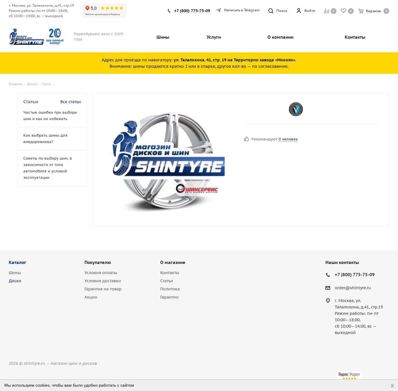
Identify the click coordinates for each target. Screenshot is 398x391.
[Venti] (296, 109)
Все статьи (70, 101)
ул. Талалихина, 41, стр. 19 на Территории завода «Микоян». (235, 60)
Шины (15, 272)
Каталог (17, 262)
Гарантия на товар (102, 289)
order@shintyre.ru (353, 287)
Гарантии (169, 297)
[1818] (167, 160)
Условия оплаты (100, 272)
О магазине (172, 262)
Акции (90, 297)
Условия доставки (102, 280)
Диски (15, 280)
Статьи (166, 280)
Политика (170, 289)
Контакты (169, 272)
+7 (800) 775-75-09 (192, 10)
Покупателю (97, 262)
